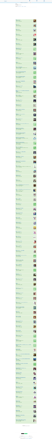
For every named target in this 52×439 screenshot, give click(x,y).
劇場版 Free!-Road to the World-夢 (20, 132)
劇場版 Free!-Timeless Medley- (20, 137)
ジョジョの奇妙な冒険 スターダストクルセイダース (22, 184)
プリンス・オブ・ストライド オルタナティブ (21, 302)
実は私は (17, 170)
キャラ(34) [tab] (20, 6)
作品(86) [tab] (17, 6)
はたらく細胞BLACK (19, 264)
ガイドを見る (29, 2)
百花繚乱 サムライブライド (19, 297)
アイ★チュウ (18, 29)
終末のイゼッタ (18, 179)
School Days (18, 410)
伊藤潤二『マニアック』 (19, 57)
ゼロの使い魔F (18, 217)
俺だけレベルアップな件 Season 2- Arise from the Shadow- (22, 91)
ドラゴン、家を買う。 (19, 245)
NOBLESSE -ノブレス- (19, 405)
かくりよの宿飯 (18, 95)
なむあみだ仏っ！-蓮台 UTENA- (20, 250)
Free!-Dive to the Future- (19, 386)
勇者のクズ (17, 339)
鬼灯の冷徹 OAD (18, 316)
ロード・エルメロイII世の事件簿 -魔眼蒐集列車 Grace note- (23, 354)
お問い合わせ (30, 438)
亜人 (17, 38)
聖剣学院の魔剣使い (18, 222)
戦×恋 (17, 62)
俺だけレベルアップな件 (19, 85)
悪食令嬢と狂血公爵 (18, 48)
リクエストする (27, 425)
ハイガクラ (17, 269)
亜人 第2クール (18, 43)
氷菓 (17, 283)
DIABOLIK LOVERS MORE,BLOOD (20, 377)
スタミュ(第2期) (18, 198)
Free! (17, 382)
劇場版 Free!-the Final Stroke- (20, 142)
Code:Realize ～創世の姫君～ (20, 156)
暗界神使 (17, 52)
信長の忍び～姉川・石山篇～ (20, 259)
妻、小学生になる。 (18, 236)
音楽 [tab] (22, 6)
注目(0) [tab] (25, 6)
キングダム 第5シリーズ (19, 118)
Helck (17, 396)
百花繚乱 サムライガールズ (19, 292)
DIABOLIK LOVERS (19, 372)
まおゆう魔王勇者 (18, 330)
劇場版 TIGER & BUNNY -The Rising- (21, 419)
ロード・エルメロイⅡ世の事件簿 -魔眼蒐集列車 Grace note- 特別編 (23, 359)
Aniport (5, 1)
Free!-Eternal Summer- (19, 391)
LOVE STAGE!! (18, 349)
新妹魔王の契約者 (18, 175)
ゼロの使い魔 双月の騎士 (19, 212)
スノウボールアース (18, 203)
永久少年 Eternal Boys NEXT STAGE (21, 71)
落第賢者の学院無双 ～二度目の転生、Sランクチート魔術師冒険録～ (23, 345)
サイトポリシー (27, 438)
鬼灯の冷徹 (17, 311)
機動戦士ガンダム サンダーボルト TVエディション (22, 123)
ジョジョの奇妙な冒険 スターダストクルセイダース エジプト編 (23, 189)
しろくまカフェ (18, 165)
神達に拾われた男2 (18, 104)
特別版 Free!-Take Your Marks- (20, 306)
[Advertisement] (26, 13)
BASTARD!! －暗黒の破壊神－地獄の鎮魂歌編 (22, 363)
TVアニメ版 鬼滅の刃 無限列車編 (20, 109)
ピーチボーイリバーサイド (19, 278)
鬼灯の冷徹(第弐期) (18, 325)
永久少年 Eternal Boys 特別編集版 (20, 76)
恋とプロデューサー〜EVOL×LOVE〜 (21, 151)
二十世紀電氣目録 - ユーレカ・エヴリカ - (21, 255)
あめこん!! (17, 24)
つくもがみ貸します (18, 231)
